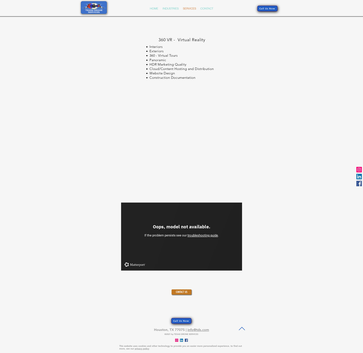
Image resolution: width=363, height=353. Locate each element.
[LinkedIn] (359, 176)
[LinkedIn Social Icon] (181, 340)
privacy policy (142, 348)
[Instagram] (359, 169)
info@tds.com (198, 330)
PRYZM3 (125, 5)
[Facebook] (359, 183)
